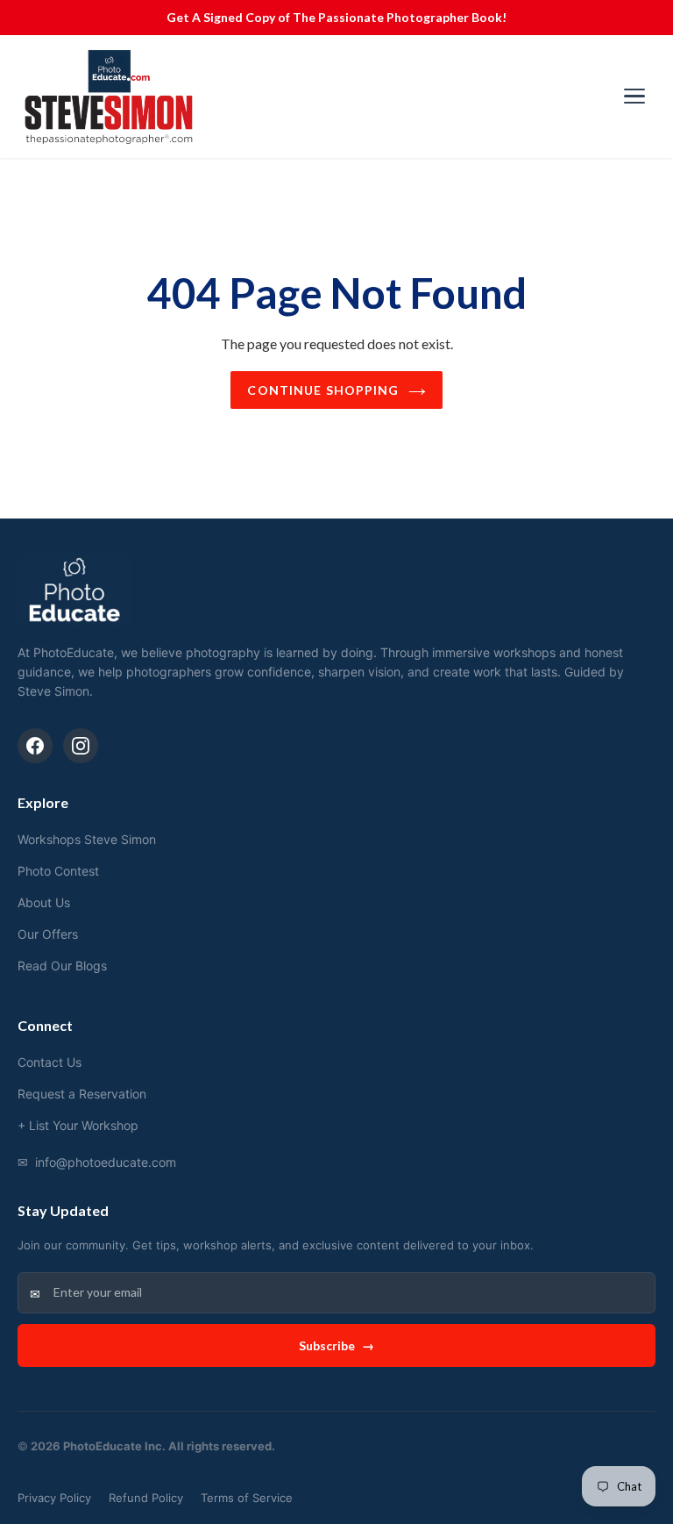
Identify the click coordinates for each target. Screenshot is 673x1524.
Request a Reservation (82, 1093)
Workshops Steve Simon (87, 839)
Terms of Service (247, 1498)
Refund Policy (146, 1498)
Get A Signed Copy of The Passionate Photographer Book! (336, 17)
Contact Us (49, 1062)
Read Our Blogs (62, 965)
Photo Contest (58, 870)
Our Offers (48, 934)
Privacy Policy (54, 1498)
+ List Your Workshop (78, 1125)
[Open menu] (634, 96)
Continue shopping (323, 390)
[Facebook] (35, 745)
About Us (44, 902)
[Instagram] (80, 745)
